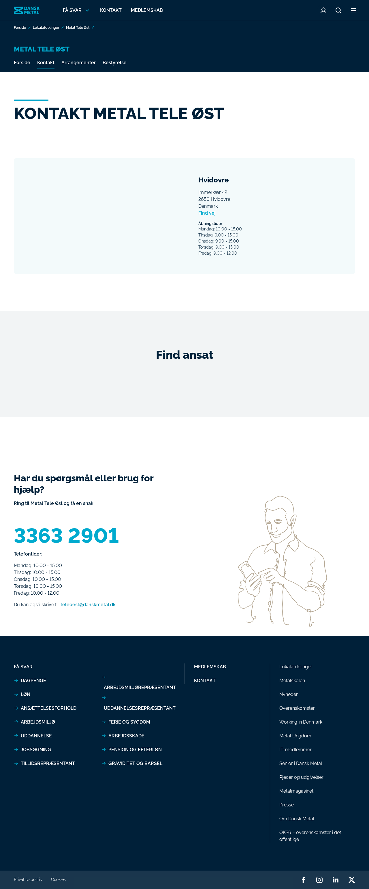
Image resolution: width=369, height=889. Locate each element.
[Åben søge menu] (338, 10)
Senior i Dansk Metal (300, 763)
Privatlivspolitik (28, 879)
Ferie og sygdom (129, 722)
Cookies (58, 879)
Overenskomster (297, 708)
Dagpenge (33, 680)
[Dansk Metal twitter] (352, 880)
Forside (20, 28)
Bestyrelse (115, 62)
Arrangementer (78, 62)
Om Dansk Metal (296, 818)
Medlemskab (147, 10)
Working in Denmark (300, 722)
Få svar (23, 666)
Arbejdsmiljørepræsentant (140, 687)
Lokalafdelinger (46, 28)
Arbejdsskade (126, 736)
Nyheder (288, 694)
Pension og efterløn (135, 749)
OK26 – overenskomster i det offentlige (310, 836)
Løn (25, 694)
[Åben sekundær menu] (353, 10)
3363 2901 (66, 535)
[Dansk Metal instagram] (319, 880)
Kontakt (111, 10)
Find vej (207, 213)
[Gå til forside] (27, 10)
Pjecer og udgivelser (301, 777)
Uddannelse (36, 736)
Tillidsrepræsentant (48, 763)
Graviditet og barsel (135, 763)
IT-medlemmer (295, 749)
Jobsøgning (36, 749)
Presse (286, 805)
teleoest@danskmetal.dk (88, 604)
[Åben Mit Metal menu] (323, 10)
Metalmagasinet (296, 791)
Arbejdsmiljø (38, 722)
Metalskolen (292, 680)
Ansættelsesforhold (48, 708)
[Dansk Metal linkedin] (335, 880)
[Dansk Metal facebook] (303, 880)
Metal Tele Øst (77, 28)
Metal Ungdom (295, 736)
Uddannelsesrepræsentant (140, 708)
